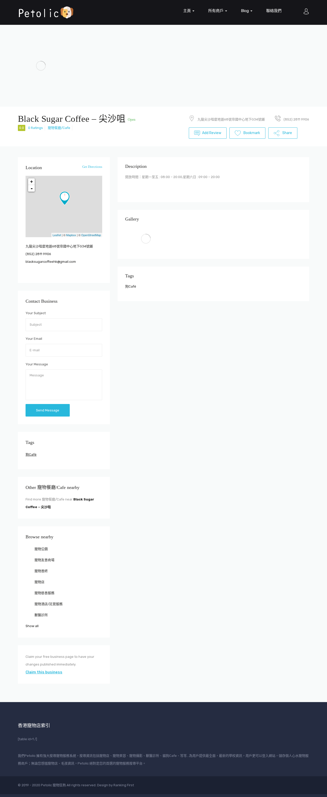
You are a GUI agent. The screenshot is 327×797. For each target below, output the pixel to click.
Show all (32, 626)
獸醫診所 (41, 615)
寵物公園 (41, 549)
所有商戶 (216, 10)
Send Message (47, 410)
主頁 (187, 10)
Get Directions (91, 167)
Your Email (34, 339)
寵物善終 (41, 571)
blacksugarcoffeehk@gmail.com (51, 262)
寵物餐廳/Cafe (59, 128)
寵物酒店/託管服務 (48, 604)
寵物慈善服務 (44, 593)
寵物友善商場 (44, 560)
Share (287, 133)
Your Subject (36, 313)
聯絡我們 (274, 10)
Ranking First (123, 785)
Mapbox (71, 235)
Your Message (37, 364)
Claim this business (44, 672)
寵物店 (39, 582)
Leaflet (57, 235)
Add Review (211, 133)
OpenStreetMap (91, 235)
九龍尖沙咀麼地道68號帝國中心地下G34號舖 (231, 119)
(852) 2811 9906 (38, 254)
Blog (245, 10)
